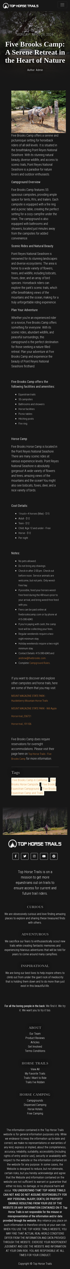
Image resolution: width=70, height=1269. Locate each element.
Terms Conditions (35, 1051)
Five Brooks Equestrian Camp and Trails (33, 791)
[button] (15, 856)
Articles (35, 1042)
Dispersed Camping (35, 1105)
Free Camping (35, 1113)
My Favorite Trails (35, 1073)
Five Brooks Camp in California (29, 780)
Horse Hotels (35, 1109)
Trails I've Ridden (35, 1082)
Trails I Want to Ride (35, 1078)
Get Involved (35, 1046)
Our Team (35, 1033)
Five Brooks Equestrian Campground (33, 786)
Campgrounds (35, 1100)
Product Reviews (35, 1038)
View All (35, 1069)
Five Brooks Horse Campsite (33, 782)
